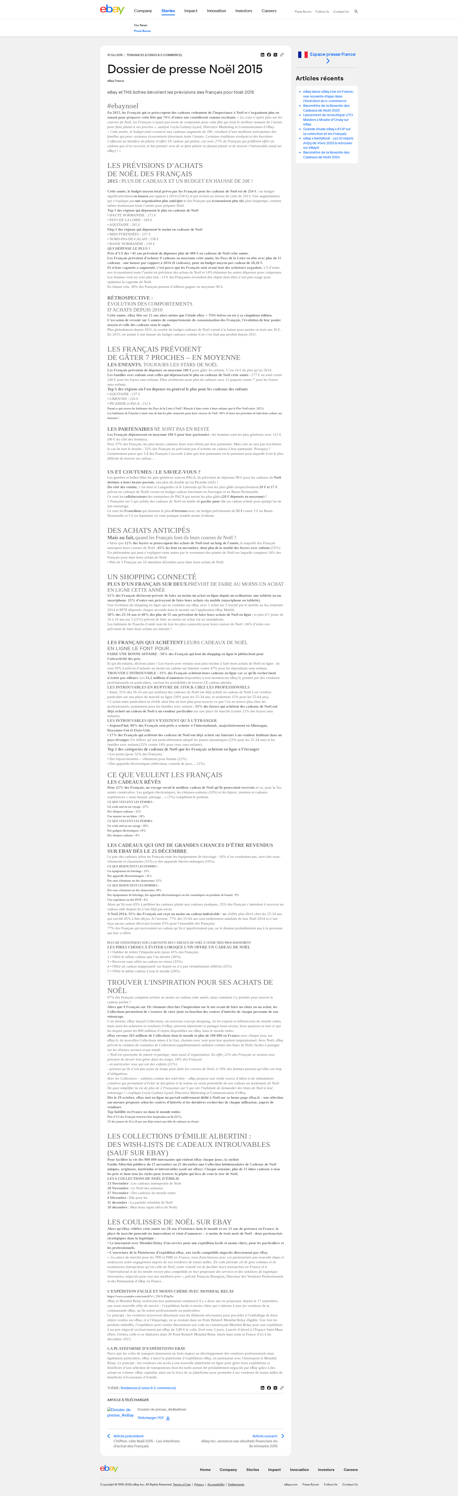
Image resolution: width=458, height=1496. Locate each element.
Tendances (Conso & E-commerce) (148, 1388)
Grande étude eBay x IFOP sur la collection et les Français (327, 131)
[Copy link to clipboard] (282, 54)
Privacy (199, 1484)
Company (228, 1469)
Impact (274, 1469)
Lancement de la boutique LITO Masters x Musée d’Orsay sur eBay (328, 120)
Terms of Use (182, 1484)
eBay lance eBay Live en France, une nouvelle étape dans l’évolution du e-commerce (328, 96)
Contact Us (350, 1484)
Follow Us (330, 1484)
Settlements (236, 1484)
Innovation (299, 1469)
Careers (351, 1469)
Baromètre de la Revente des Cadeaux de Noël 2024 (326, 155)
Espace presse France (332, 54)
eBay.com (290, 1484)
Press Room (310, 1484)
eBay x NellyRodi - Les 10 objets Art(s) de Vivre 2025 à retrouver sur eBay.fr (328, 143)
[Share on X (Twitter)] (275, 55)
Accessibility (216, 1484)
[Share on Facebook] (269, 55)
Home (205, 1469)
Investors (326, 1469)
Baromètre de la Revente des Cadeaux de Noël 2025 (326, 108)
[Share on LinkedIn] (262, 55)
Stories (252, 1469)
